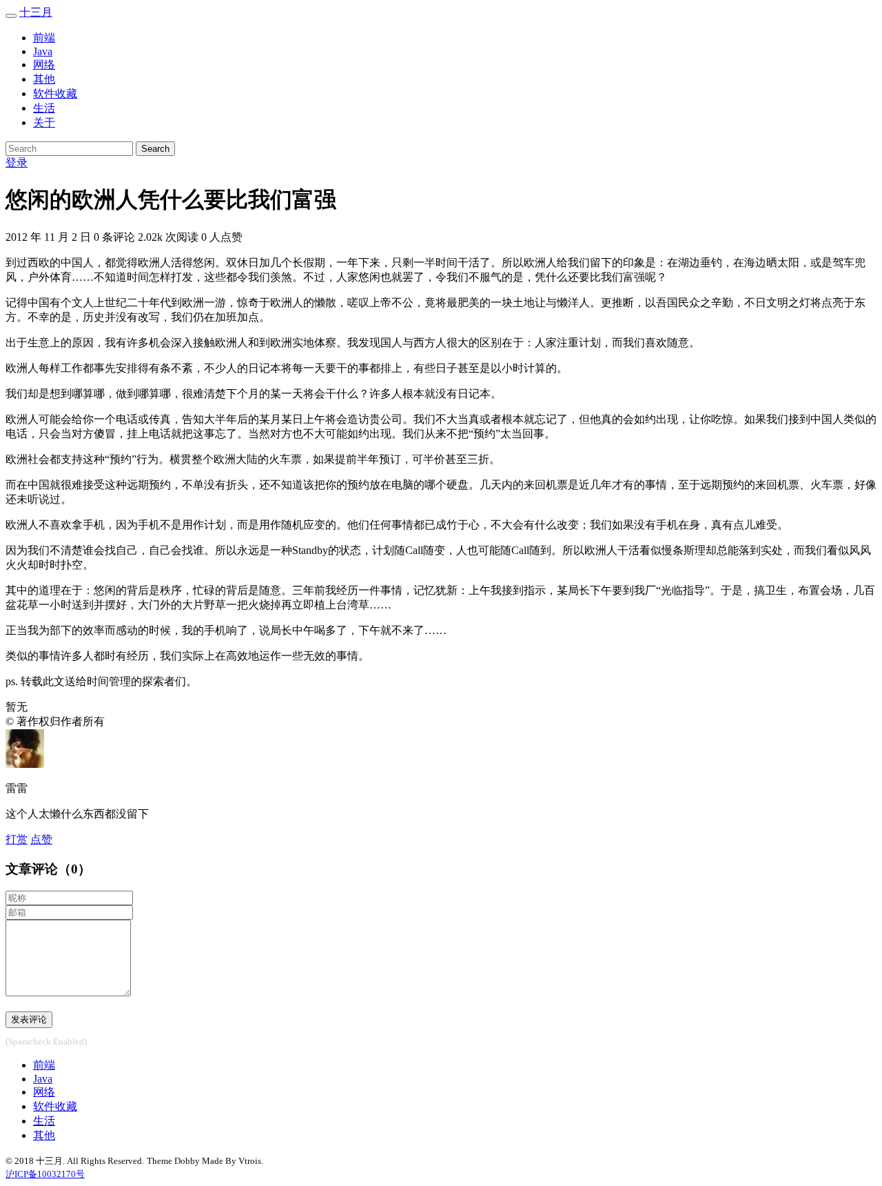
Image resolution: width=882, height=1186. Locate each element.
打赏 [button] (17, 839)
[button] (41, 839)
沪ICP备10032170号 (45, 1174)
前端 (44, 37)
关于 (44, 122)
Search (155, 149)
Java (42, 51)
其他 (44, 79)
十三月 (35, 12)
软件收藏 (55, 93)
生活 (44, 108)
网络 (44, 64)
